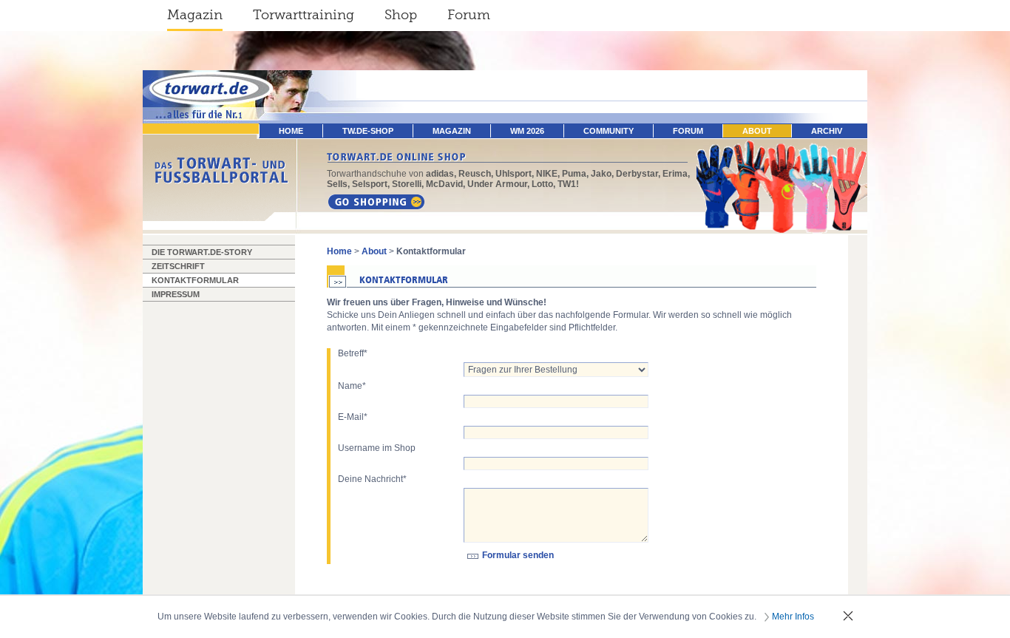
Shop (400, 15)
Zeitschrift (178, 266)
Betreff (352, 353)
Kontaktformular (195, 280)
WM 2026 (527, 130)
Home (339, 251)
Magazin (195, 15)
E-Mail (352, 417)
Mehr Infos (793, 616)
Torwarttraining (303, 15)
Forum (468, 15)
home (291, 130)
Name (352, 386)
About (757, 130)
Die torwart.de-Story (202, 252)
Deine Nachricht (372, 479)
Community (608, 130)
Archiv (826, 130)
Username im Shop (377, 448)
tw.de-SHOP (367, 130)
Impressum (176, 294)
